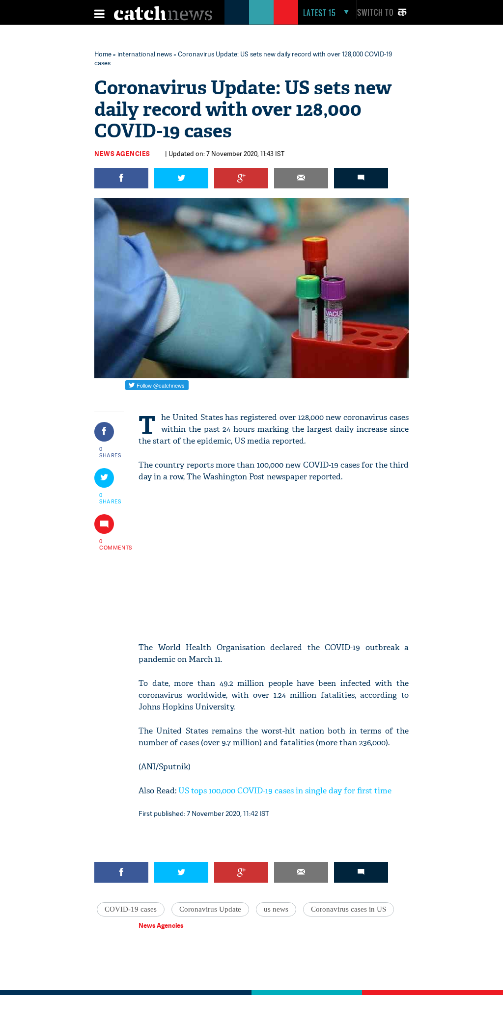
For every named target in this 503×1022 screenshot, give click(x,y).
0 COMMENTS (110, 544)
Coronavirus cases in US (348, 909)
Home (103, 54)
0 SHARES (110, 451)
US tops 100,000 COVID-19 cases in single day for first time (284, 791)
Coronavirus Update (210, 909)
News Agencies (122, 153)
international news (144, 54)
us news (276, 909)
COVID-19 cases (131, 909)
